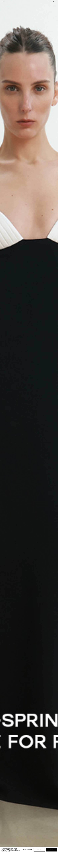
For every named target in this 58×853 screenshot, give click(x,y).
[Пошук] (53, 1)
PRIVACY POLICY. (7, 851)
